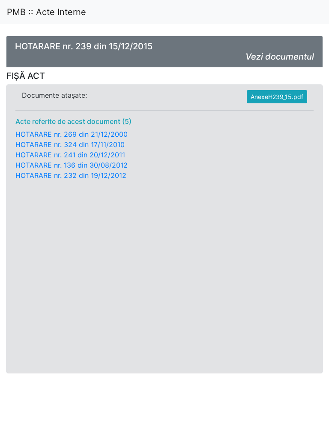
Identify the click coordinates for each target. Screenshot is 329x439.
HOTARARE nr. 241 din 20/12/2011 (70, 154)
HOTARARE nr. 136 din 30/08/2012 (71, 165)
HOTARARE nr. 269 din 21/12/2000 (71, 134)
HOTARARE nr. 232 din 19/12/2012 (70, 175)
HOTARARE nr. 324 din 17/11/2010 (70, 144)
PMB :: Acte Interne (46, 12)
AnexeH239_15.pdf (277, 96)
